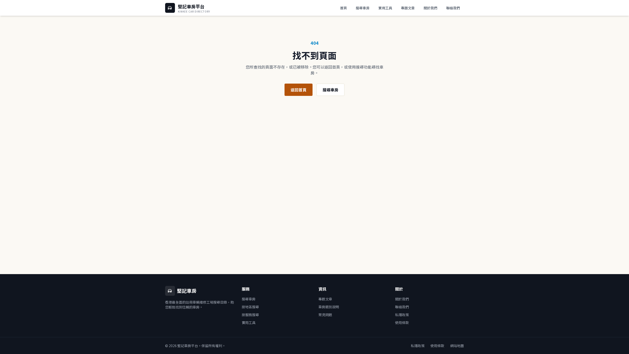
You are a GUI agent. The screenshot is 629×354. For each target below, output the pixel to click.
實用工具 (385, 7)
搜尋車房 (363, 7)
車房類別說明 (328, 306)
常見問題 (325, 314)
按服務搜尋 (250, 314)
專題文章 (408, 7)
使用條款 (402, 322)
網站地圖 (457, 345)
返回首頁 (298, 90)
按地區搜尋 (250, 306)
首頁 (343, 7)
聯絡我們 (453, 7)
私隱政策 (402, 314)
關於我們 (430, 7)
